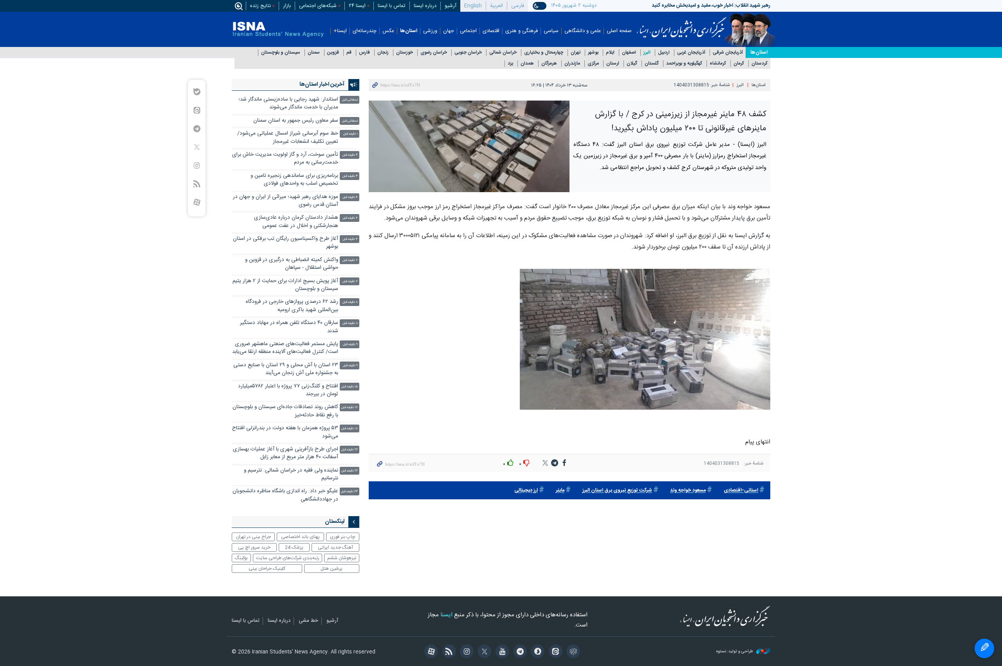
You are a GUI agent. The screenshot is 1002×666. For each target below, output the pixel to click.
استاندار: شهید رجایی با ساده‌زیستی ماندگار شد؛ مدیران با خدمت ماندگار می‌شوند (288, 103)
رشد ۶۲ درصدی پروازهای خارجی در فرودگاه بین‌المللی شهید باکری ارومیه (292, 306)
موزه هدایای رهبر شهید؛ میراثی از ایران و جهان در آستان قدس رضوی (285, 201)
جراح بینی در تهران (253, 537)
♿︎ (984, 648)
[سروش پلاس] (536, 652)
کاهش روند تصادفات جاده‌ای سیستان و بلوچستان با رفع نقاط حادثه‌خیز (285, 411)
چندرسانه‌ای (365, 31)
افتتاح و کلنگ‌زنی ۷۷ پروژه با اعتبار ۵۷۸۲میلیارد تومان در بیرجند (288, 390)
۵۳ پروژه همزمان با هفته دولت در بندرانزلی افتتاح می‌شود (285, 432)
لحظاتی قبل (350, 100)
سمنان (314, 52)
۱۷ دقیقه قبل (349, 407)
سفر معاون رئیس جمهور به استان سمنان (295, 121)
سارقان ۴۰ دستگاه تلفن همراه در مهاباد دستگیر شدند (289, 327)
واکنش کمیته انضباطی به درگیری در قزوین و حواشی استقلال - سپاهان (291, 264)
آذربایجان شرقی (728, 52)
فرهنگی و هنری (521, 31)
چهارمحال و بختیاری (543, 52)
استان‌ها (408, 31)
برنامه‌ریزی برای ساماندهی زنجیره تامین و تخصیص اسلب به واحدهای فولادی (294, 180)
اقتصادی (491, 31)
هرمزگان (549, 63)
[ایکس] (483, 652)
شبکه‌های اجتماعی (318, 6)
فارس (364, 52)
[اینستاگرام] (466, 652)
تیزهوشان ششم (341, 558)
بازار (287, 6)
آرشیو (450, 6)
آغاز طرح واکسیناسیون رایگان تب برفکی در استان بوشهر (285, 243)
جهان (448, 31)
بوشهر (593, 52)
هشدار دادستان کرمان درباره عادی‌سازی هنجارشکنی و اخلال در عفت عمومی (296, 222)
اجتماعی (468, 31)
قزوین (333, 52)
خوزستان (404, 52)
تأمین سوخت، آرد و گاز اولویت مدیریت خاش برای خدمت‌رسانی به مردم (285, 159)
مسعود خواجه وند (688, 490)
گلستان (652, 63)
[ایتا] (554, 652)
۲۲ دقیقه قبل (349, 449)
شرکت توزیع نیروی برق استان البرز (617, 490)
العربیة (496, 6)
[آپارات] (430, 652)
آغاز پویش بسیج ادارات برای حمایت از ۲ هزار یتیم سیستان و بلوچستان (285, 285)
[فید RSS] (448, 652)
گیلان (632, 63)
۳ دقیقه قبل (350, 155)
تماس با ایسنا (391, 6)
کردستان (760, 63)
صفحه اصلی (619, 31)
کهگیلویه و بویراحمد (684, 63)
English (473, 6)
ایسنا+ (340, 31)
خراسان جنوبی (468, 52)
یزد (510, 63)
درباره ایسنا (425, 6)
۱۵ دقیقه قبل (349, 386)
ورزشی (430, 31)
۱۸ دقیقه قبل (349, 428)
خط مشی (308, 621)
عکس (388, 31)
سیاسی (551, 31)
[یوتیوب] (501, 652)
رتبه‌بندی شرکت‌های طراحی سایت (287, 558)
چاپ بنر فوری (342, 537)
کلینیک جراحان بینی (267, 568)
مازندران (572, 63)
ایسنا (681, 25)
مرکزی (593, 63)
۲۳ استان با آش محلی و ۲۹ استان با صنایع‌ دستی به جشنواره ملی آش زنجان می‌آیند (285, 369)
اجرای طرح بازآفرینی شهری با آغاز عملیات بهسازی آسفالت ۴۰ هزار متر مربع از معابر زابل (285, 453)
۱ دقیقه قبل (350, 134)
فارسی (517, 6)
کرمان (738, 63)
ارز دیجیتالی (526, 490)
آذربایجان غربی (691, 52)
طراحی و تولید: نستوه (735, 651)
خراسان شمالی (503, 52)
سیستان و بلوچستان (280, 52)
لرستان (612, 63)
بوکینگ (241, 558)
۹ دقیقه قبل (350, 344)
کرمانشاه (718, 63)
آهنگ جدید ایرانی (335, 547)
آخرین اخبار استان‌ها (321, 84)
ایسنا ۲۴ (357, 6)
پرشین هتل (331, 568)
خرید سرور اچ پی (254, 547)
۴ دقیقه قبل (350, 197)
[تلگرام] (519, 652)
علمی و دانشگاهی (582, 31)
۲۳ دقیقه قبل (349, 491)
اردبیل (664, 52)
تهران (575, 52)
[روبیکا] (572, 652)
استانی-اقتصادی (741, 490)
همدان (527, 63)
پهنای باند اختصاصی (300, 537)
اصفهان (629, 52)
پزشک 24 (294, 547)
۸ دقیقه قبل (350, 302)
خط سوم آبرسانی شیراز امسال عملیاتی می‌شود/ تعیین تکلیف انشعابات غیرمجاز (287, 138)
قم (348, 52)
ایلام (610, 52)
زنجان (383, 52)
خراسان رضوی (433, 52)
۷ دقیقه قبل (350, 260)
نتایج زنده (260, 6)
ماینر (560, 490)
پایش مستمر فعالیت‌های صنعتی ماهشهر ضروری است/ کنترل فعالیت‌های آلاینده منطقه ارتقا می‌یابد (285, 348)
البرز (647, 52)
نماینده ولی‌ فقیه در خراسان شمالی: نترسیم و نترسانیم (291, 474)
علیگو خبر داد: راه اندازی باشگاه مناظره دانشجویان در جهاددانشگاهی (285, 495)
